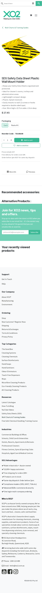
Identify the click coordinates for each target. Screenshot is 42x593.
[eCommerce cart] (30, 15)
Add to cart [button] (28, 140)
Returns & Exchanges (10, 329)
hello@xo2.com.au (17, 565)
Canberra (21, 553)
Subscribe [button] (34, 232)
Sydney (4, 553)
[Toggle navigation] (35, 15)
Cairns (37, 553)
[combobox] (18, 3)
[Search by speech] (33, 3)
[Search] (39, 3)
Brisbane (33, 551)
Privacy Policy (7, 337)
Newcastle (30, 553)
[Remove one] (4, 140)
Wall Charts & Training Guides (16, 27)
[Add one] (11, 140)
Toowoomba (10, 556)
